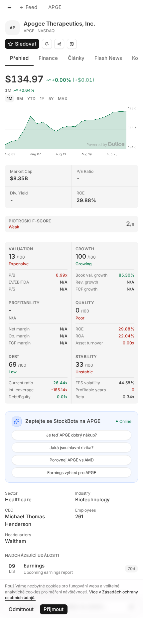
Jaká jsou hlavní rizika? (71, 447)
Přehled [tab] (19, 58)
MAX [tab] (63, 98)
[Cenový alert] (47, 44)
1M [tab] (9, 98)
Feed (31, 7)
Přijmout (54, 609)
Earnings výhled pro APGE (71, 472)
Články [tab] (76, 58)
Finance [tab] (48, 58)
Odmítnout (21, 609)
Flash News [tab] (108, 58)
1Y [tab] (42, 98)
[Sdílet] (59, 44)
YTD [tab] (31, 98)
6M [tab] (20, 98)
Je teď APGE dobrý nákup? (71, 435)
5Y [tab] (51, 98)
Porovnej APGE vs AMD (72, 459)
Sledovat (25, 44)
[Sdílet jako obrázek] (72, 44)
